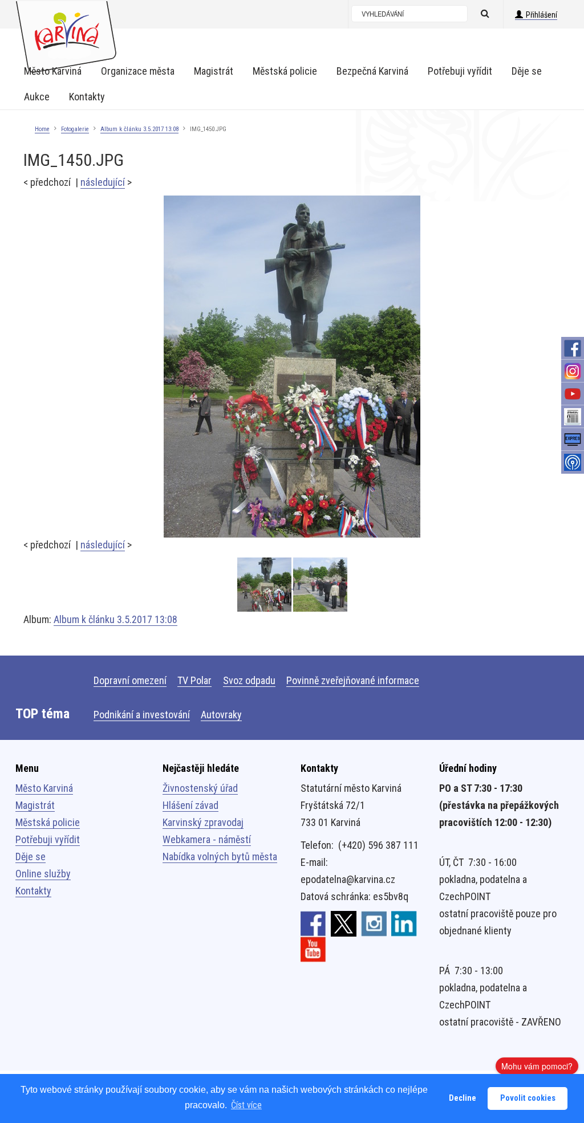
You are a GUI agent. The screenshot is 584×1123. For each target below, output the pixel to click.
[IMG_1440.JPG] (320, 584)
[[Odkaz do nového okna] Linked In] (404, 923)
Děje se (30, 856)
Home (42, 129)
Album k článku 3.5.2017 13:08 (139, 129)
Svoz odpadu (249, 680)
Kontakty (33, 891)
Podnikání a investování (142, 715)
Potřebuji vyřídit (47, 839)
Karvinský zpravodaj (203, 822)
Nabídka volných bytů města (220, 856)
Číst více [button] (246, 1105)
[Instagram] (572, 371)
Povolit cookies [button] (527, 1098)
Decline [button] (462, 1098)
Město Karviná (44, 788)
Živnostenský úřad (200, 788)
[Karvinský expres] (572, 439)
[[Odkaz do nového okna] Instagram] (374, 923)
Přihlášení (541, 14)
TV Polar (194, 680)
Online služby (43, 874)
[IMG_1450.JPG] (292, 366)
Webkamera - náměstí (207, 839)
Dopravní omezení (130, 680)
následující (102, 182)
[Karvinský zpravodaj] (572, 416)
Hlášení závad (190, 805)
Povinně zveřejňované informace (352, 680)
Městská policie (47, 822)
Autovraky (221, 715)
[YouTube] (572, 393)
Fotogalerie (75, 129)
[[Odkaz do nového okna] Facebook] (313, 923)
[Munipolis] (572, 462)
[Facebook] (572, 348)
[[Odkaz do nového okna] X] (343, 923)
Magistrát (35, 805)
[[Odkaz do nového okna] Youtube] (313, 948)
